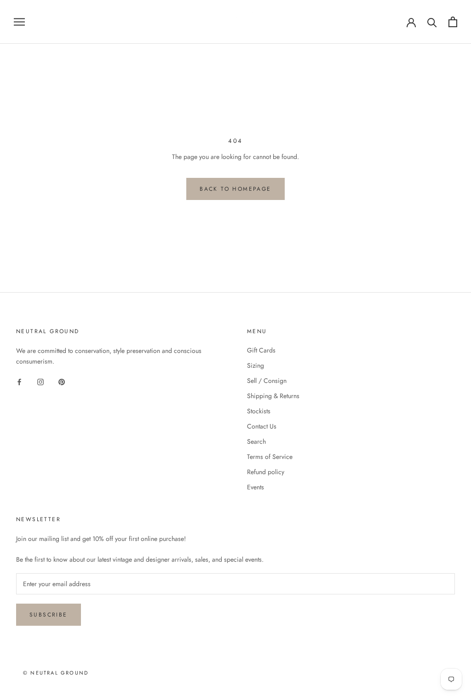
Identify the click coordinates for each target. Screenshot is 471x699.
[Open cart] (452, 22)
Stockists (258, 411)
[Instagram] (40, 381)
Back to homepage (235, 189)
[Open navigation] (19, 22)
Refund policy (265, 471)
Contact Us (261, 426)
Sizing (255, 365)
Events (255, 487)
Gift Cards (261, 350)
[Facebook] (19, 381)
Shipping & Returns (273, 395)
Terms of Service (270, 456)
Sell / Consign (267, 380)
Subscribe (48, 615)
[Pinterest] (61, 381)
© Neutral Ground (55, 672)
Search (256, 441)
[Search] (432, 22)
